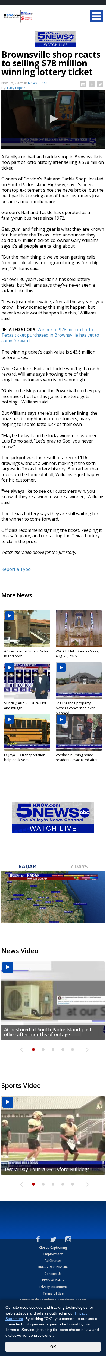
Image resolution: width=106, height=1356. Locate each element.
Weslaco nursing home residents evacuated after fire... (77, 759)
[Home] (37, 16)
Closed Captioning (53, 1247)
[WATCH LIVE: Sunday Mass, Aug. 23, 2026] (79, 628)
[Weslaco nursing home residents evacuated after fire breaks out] (79, 732)
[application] (53, 119)
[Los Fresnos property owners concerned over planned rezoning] (79, 680)
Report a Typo (16, 569)
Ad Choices (53, 1260)
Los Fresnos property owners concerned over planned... (75, 708)
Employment (53, 1254)
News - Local (38, 82)
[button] (53, 119)
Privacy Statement (53, 1286)
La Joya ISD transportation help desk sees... (24, 757)
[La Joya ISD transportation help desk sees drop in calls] (27, 732)
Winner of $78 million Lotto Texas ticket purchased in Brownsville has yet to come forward (50, 335)
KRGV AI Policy (53, 1280)
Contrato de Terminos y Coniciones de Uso (53, 1300)
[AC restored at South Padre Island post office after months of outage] (27, 628)
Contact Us (53, 1273)
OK (53, 1347)
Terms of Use (53, 1293)
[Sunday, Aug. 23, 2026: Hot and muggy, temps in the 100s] (27, 680)
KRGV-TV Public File (53, 1267)
